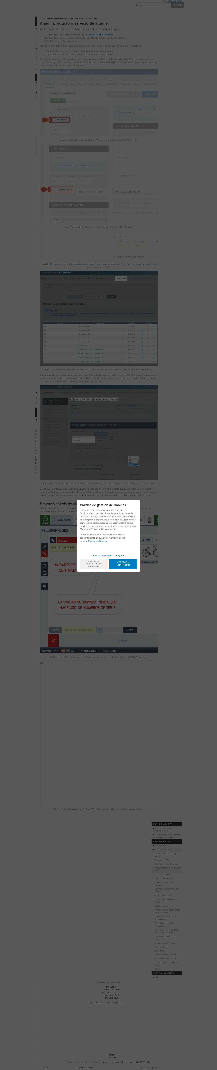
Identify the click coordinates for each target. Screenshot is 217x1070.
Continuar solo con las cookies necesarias (94, 564)
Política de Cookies (97, 541)
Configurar (118, 555)
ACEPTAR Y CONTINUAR (123, 563)
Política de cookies (102, 555)
